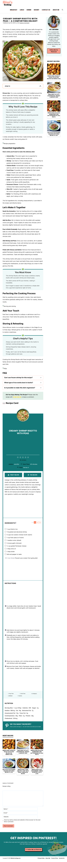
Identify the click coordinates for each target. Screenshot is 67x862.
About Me (47, 858)
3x (40, 522)
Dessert (36, 10)
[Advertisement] (23, 444)
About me (56, 10)
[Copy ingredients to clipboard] (15, 523)
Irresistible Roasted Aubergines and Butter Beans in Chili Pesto (37, 752)
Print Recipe (14, 475)
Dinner (29, 10)
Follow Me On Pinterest (54, 51)
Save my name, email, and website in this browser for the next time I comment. (22, 820)
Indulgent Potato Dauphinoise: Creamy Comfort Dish (23, 752)
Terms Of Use (54, 858)
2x (37, 522)
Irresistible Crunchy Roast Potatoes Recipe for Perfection (9, 752)
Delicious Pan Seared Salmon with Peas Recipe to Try (9, 771)
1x (34, 522)
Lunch (22, 10)
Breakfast (13, 10)
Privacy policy (41, 858)
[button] (62, 10)
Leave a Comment (24, 23)
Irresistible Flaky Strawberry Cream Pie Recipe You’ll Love (37, 771)
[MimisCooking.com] (8, 3)
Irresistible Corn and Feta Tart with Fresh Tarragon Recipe (23, 771)
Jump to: (7, 86)
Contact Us (46, 10)
